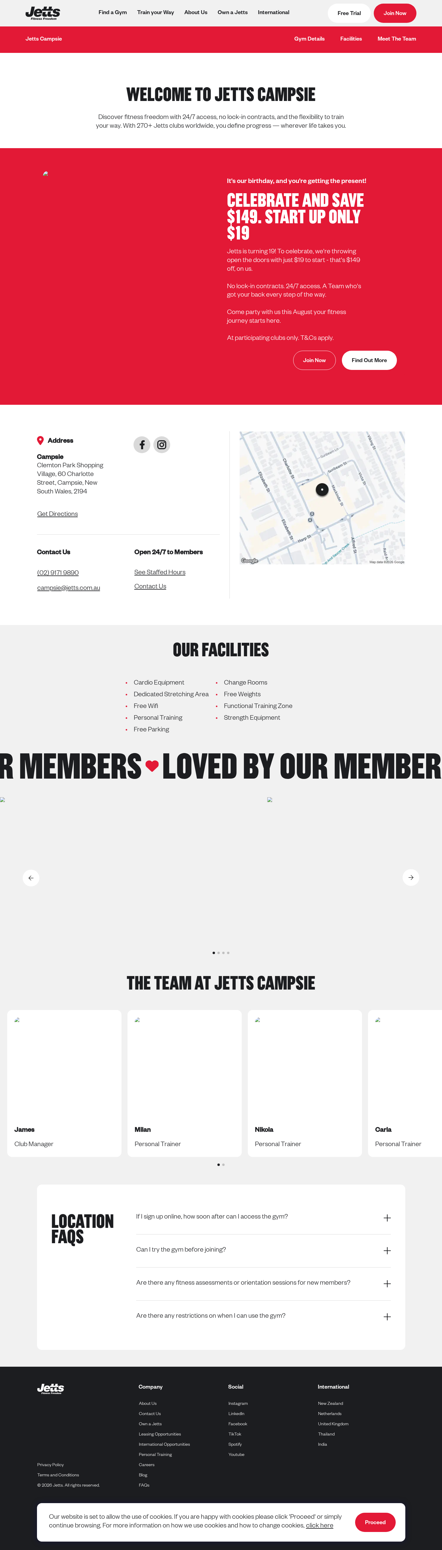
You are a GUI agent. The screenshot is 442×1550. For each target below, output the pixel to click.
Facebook (238, 1424)
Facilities (351, 40)
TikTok (235, 1434)
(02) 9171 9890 (58, 574)
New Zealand (330, 1404)
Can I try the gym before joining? (181, 1250)
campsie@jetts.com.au (68, 589)
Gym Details (309, 40)
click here (319, 1526)
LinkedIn (237, 1414)
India (322, 1445)
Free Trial (349, 14)
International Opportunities (164, 1445)
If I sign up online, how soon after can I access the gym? (212, 1217)
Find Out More (369, 361)
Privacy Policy (50, 1465)
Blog (143, 1475)
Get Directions (57, 515)
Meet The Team (397, 40)
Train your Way (155, 13)
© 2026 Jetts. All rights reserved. (68, 1486)
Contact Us (150, 587)
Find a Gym (113, 13)
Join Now (395, 14)
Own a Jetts (233, 13)
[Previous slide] (31, 878)
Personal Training (155, 1455)
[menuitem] (309, 39)
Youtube (237, 1455)
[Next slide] (411, 878)
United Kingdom (333, 1424)
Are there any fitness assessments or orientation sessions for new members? (243, 1283)
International (273, 13)
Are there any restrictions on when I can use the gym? (210, 1316)
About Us (195, 13)
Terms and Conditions (58, 1475)
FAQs (144, 1486)
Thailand (326, 1434)
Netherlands (330, 1414)
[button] (214, 953)
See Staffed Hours (160, 573)
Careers (147, 1465)
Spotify (235, 1445)
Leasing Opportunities (160, 1435)
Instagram (238, 1404)
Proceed (375, 1523)
